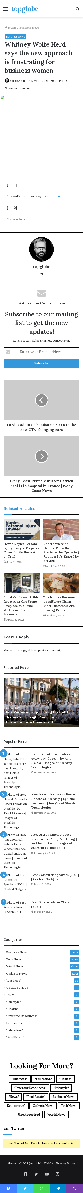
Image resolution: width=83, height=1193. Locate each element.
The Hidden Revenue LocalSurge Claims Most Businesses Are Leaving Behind (59, 603)
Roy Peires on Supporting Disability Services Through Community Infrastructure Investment (38, 717)
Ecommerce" (15, 1023)
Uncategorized (17, 987)
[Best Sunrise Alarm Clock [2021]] (16, 912)
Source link (16, 219)
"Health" (12, 1009)
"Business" (13, 980)
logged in (27, 650)
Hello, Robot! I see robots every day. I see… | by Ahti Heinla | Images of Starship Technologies (51, 760)
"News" (11, 994)
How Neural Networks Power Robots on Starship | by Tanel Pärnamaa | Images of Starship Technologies (54, 800)
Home (11, 27)
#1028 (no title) (30, 1163)
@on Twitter (14, 1128)
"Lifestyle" (13, 1002)
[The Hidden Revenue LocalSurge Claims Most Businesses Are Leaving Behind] (61, 583)
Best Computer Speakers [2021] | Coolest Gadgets (55, 877)
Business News (29, 27)
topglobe (16, 80)
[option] (41, 702)
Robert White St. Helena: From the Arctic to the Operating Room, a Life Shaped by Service (61, 552)
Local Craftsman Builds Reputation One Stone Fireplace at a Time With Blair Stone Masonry (21, 605)
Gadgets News (16, 973)
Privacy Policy (65, 1163)
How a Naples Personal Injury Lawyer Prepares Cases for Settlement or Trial (21, 550)
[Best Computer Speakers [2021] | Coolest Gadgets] (16, 885)
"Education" (14, 1030)
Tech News (14, 959)
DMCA (48, 1163)
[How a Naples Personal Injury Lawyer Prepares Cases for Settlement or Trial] (22, 529)
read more (51, 196)
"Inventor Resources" (21, 1016)
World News (15, 966)
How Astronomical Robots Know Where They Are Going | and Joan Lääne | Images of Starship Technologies (54, 841)
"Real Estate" (15, 1037)
